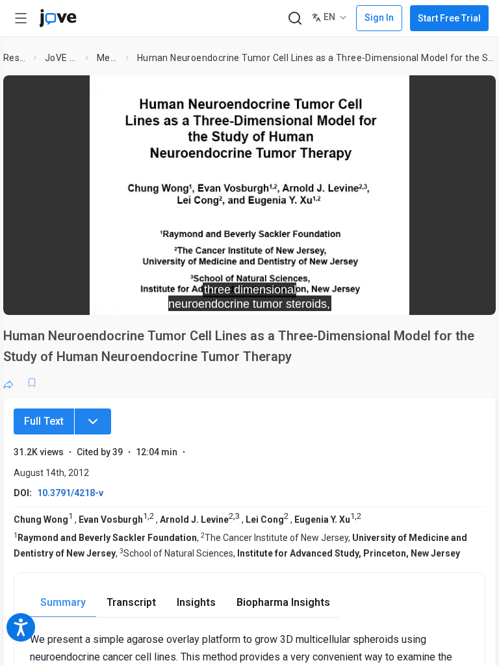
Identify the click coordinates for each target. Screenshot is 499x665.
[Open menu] (20, 18)
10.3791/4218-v (70, 493)
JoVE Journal (62, 58)
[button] (475, 93)
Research (15, 58)
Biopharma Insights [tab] (283, 602)
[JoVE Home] (58, 18)
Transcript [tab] (131, 602)
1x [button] (444, 296)
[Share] (8, 382)
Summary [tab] (63, 602)
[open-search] (294, 18)
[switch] (370, 296)
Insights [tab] (196, 602)
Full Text (44, 421)
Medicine (108, 58)
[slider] (191, 296)
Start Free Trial (449, 18)
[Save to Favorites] (32, 382)
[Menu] (93, 421)
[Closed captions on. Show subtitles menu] (471, 296)
